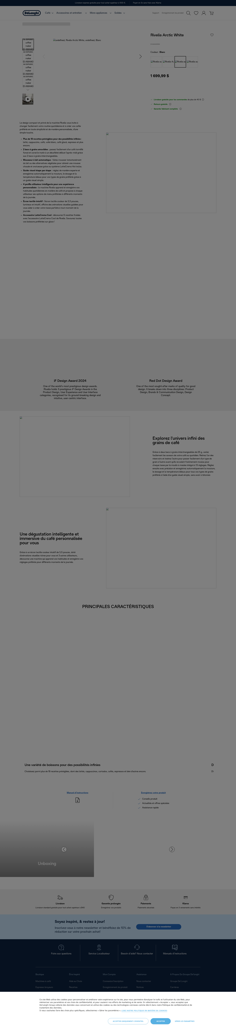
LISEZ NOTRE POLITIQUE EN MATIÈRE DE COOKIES (144, 1010)
